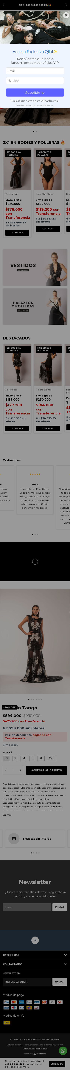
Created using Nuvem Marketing (35, 105)
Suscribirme (35, 92)
